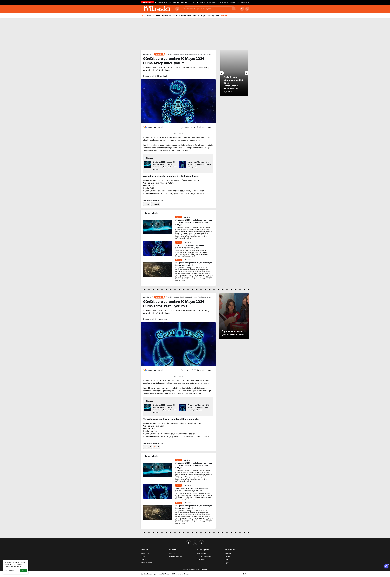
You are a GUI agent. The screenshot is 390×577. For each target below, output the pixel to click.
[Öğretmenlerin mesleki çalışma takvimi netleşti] (234, 316)
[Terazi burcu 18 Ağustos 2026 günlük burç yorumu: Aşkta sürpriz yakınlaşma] (195, 409)
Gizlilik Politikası (9, 570)
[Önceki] (222, 73)
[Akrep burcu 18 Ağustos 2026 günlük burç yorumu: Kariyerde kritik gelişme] (195, 166)
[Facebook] (188, 542)
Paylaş (247, 574)
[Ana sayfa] (143, 15)
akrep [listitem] (147, 204)
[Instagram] (201, 542)
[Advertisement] (195, 34)
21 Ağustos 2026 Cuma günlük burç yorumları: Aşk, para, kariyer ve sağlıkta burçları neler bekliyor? (193, 222)
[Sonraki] (246, 73)
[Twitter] (195, 542)
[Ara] (242, 9)
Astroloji (178, 217)
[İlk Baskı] (157, 9)
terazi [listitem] (156, 447)
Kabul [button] (23, 570)
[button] (247, 9)
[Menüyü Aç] (177, 9)
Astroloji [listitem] (156, 204)
